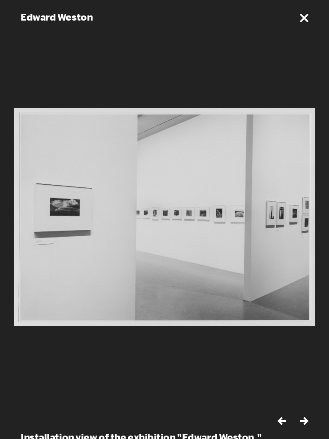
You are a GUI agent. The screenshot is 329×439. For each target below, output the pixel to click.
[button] (304, 18)
